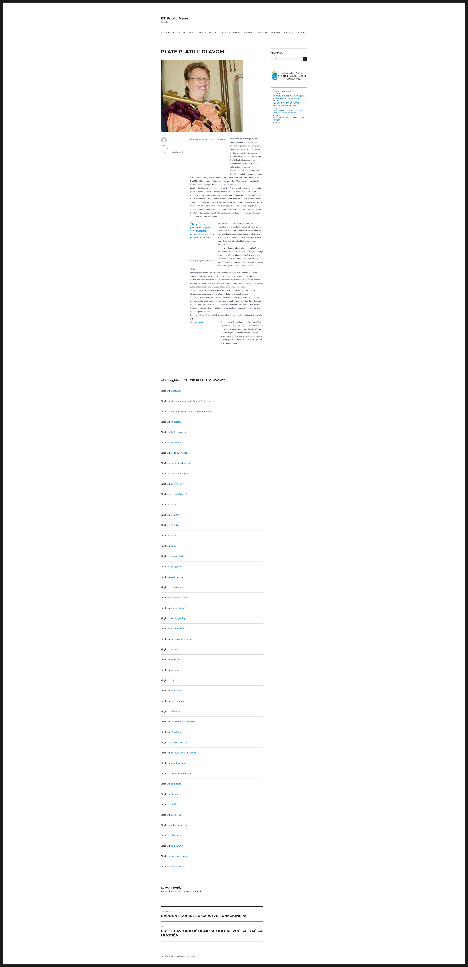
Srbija (191, 32)
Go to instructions (180, 453)
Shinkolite (176, 784)
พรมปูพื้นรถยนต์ (178, 763)
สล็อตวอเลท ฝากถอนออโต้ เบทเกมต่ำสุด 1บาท (190, 401)
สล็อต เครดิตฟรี (177, 484)
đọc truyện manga (180, 856)
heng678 (175, 515)
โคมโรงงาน (176, 422)
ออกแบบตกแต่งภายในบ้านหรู (183, 753)
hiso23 (174, 680)
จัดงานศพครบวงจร (179, 597)
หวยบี (173, 504)
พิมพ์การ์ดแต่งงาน (178, 432)
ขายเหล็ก (175, 649)
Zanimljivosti (261, 32)
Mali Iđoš (181, 32)
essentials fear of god (181, 773)
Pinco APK (176, 659)
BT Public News (175, 18)
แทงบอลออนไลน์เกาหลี (181, 463)
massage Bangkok (180, 473)
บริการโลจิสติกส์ (178, 608)
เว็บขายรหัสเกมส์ (178, 866)
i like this (175, 711)
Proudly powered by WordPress (187, 956)
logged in (177, 891)
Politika (236, 32)
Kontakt (302, 32)
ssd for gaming (178, 618)
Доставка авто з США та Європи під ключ (192, 411)
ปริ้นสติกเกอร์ (176, 732)
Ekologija (275, 32)
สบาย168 (175, 670)
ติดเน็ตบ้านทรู (177, 846)
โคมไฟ (174, 546)
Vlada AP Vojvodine (207, 32)
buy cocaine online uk (181, 639)
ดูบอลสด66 (176, 442)
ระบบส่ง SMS (177, 587)
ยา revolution (177, 701)
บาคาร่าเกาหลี (177, 556)
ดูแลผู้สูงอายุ (176, 566)
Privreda (248, 32)
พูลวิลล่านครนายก (179, 742)
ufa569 (174, 794)
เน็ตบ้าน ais (176, 835)
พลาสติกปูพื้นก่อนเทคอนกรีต (183, 722)
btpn (163, 145)
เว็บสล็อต (175, 804)
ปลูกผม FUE (176, 815)
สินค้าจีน (174, 525)
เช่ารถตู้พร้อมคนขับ (179, 494)
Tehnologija (288, 32)
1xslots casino (177, 628)
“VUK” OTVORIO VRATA (282, 91)
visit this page (178, 577)
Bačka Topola (167, 32)
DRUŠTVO (225, 32)
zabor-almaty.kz (179, 825)
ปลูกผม (174, 535)
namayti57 (176, 690)
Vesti (181, 152)
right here (176, 391)
